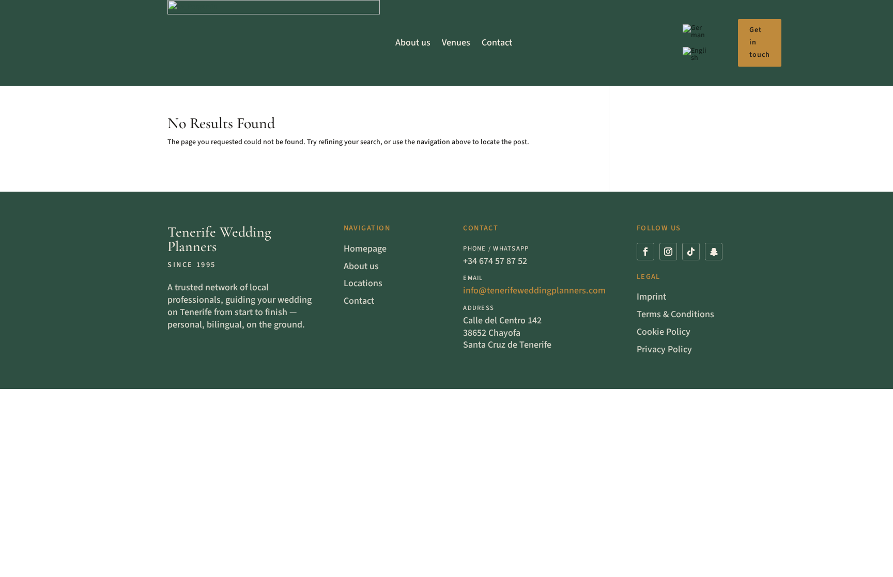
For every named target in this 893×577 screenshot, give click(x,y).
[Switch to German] (695, 33)
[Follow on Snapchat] (713, 251)
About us (412, 42)
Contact (497, 42)
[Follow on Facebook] (645, 251)
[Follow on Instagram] (668, 251)
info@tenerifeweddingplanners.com (534, 290)
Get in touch (759, 42)
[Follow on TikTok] (691, 251)
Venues (456, 42)
